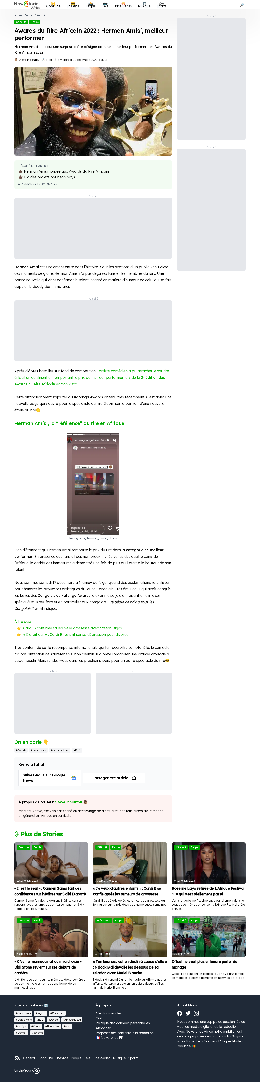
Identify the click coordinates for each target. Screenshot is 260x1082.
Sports (133, 1058)
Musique (119, 1058)
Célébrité (40, 15)
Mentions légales (109, 1013)
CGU (99, 1018)
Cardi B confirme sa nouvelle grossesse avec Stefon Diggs (72, 628)
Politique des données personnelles (123, 1023)
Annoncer (103, 1028)
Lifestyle (61, 1058)
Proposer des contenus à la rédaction (125, 1033)
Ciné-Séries (101, 1058)
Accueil (18, 15)
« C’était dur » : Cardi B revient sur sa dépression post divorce (75, 634)
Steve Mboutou (29, 60)
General (29, 1058)
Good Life (45, 1058)
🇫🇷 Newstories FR (109, 1038)
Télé (87, 1058)
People (28, 15)
